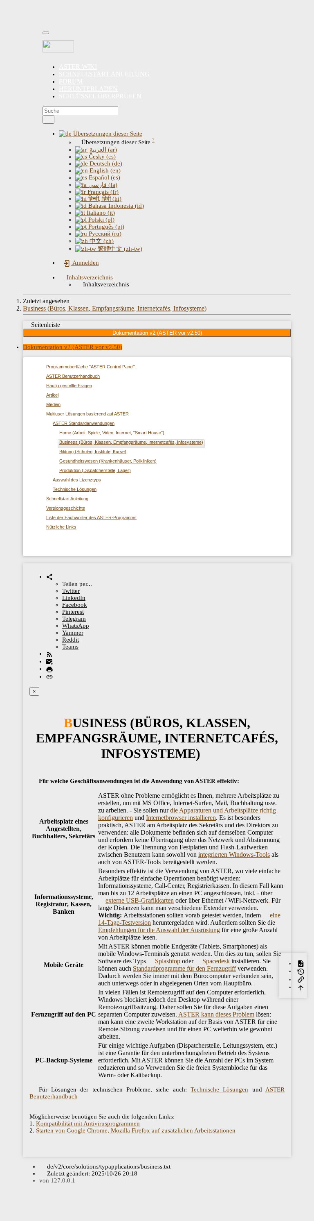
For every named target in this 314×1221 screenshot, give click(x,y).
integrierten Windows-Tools (234, 854)
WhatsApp (75, 625)
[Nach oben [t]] (301, 987)
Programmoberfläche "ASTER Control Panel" (90, 366)
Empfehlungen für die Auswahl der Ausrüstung (159, 929)
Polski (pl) (100, 219)
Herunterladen (88, 88)
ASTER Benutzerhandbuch (73, 376)
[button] (100, 133)
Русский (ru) (104, 233)
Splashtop (167, 961)
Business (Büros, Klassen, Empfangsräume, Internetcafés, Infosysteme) (114, 308)
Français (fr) (102, 191)
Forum (71, 81)
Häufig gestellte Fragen (69, 385)
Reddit (70, 639)
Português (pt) (105, 226)
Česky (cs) (101, 156)
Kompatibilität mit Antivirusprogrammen (88, 1123)
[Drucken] (49, 668)
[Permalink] (49, 676)
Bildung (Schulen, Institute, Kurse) (92, 451)
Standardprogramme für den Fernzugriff (184, 968)
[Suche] (48, 119)
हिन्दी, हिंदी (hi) (104, 198)
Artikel (52, 395)
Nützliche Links (61, 526)
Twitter (71, 591)
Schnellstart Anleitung (104, 73)
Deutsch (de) (105, 163)
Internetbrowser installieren (181, 817)
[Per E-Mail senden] (49, 661)
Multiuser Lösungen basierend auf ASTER (87, 413)
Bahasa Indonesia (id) (115, 205)
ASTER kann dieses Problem (215, 1014)
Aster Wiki (78, 66)
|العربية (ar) (102, 149)
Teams (70, 646)
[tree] (157, 448)
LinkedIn (73, 598)
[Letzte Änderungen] (49, 653)
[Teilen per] (49, 576)
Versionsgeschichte (65, 508)
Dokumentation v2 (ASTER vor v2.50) (157, 333)
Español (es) (103, 177)
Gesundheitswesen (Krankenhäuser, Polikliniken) (108, 460)
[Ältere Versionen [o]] (301, 971)
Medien (53, 404)
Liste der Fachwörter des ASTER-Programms (91, 517)
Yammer (72, 632)
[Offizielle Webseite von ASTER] (157, 46)
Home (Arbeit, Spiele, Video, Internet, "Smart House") (111, 432)
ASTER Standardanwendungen (83, 423)
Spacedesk (216, 961)
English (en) (104, 170)
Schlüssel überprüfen (100, 96)
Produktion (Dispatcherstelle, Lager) (95, 470)
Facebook (74, 604)
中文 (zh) (101, 241)
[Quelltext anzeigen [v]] (301, 963)
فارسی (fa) (102, 185)
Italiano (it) (100, 212)
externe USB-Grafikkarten (139, 900)
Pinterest (73, 611)
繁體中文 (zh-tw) (119, 248)
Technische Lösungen (74, 489)
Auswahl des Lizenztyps (77, 479)
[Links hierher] (301, 979)
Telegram (74, 618)
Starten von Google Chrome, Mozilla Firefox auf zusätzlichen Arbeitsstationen (136, 1130)
